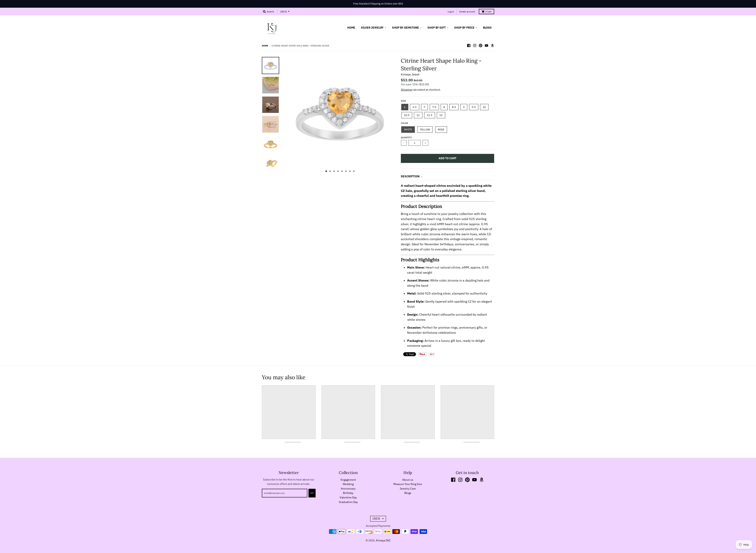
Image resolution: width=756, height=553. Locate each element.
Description (410, 176)
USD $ (283, 11)
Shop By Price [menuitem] (464, 27)
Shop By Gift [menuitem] (436, 27)
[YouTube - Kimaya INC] (486, 45)
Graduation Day (348, 502)
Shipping (406, 89)
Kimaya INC (383, 540)
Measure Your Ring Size (407, 484)
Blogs (407, 493)
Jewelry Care (408, 488)
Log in (451, 11)
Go (312, 493)
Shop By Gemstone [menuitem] (405, 27)
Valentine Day (348, 497)
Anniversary (348, 488)
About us (407, 479)
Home (265, 45)
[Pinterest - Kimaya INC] (480, 45)
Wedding (348, 484)
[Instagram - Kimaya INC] (474, 45)
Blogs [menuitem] (487, 27)
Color (404, 123)
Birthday (348, 493)
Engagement (348, 479)
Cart (488, 11)
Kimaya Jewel (410, 74)
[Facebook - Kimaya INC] (469, 45)
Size (403, 100)
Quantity (406, 137)
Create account (467, 11)
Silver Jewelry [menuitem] (372, 27)
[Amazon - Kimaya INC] (492, 45)
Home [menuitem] (351, 27)
